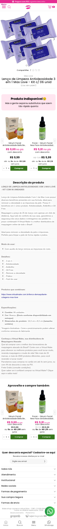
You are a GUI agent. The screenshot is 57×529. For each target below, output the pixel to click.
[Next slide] (54, 39)
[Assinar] (44, 461)
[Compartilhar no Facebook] (31, 70)
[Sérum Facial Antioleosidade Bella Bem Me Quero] (15, 143)
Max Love (28, 76)
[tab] (26, 65)
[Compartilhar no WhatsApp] (33, 70)
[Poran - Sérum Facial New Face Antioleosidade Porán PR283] (42, 143)
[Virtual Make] (27, 6)
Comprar (18, 168)
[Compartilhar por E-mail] (39, 70)
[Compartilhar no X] (36, 70)
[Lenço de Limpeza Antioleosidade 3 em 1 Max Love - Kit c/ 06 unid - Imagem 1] (28, 39)
